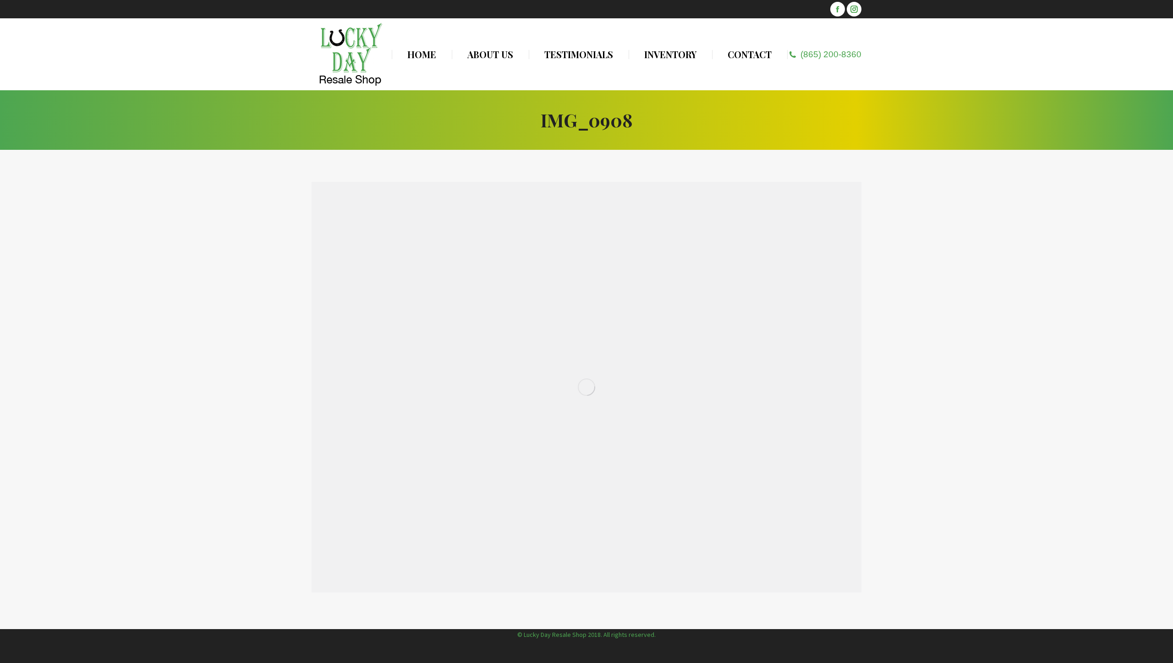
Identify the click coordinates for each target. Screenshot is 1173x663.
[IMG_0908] (586, 387)
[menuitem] (422, 54)
